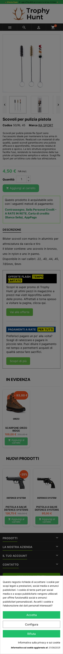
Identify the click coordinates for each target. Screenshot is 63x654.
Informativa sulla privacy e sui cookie (39, 642)
